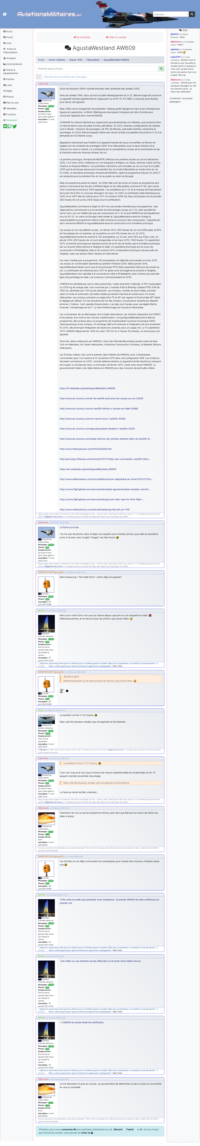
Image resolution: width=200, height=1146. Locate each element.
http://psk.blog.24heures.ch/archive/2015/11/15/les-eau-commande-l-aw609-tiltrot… (105, 459)
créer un (86, 1132)
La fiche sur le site (69, 527)
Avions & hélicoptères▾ (10, 51)
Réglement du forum (53, 516)
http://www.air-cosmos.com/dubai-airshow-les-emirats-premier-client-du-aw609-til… (105, 438)
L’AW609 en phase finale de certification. (83, 1022)
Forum (9, 37)
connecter (67, 1129)
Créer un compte (117, 37)
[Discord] (5, 127)
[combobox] (171, 14)
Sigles (8, 90)
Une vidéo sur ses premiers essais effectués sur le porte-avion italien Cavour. (101, 961)
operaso (175, 49)
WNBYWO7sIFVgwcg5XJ (51, 572)
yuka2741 (175, 57)
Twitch (130, 1129)
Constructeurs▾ (13, 64)
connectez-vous (178, 98)
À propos (10, 114)
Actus (9, 31)
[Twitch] (10, 127)
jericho (41, 610)
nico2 (41, 710)
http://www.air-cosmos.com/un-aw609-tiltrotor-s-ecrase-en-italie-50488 (99, 408)
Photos (9, 96)
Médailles (11, 108)
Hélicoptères (93, 59)
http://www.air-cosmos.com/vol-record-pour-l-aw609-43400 (92, 418)
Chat (8, 43)
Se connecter (83, 37)
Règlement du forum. (116, 750)
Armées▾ (11, 58)
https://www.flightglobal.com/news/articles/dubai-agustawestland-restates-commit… (105, 489)
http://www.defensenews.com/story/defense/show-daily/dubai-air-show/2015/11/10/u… (106, 479)
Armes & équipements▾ (10, 72)
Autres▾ (9, 79)
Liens (9, 85)
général (174, 34)
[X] (14, 127)
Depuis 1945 (75, 59)
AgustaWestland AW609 (116, 59)
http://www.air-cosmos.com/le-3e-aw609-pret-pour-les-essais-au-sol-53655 (101, 398)
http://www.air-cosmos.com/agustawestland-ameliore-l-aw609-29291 (97, 428)
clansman (43, 83)
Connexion (11, 120)
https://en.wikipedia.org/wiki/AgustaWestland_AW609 (88, 469)
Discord (118, 1129)
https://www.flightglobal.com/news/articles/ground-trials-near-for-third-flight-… (102, 499)
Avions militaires (57, 59)
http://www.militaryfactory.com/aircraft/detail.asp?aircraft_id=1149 (95, 509)
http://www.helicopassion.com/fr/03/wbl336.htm (86, 449)
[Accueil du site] (4, 14)
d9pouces (43, 808)
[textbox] (170, 14)
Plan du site (12, 102)
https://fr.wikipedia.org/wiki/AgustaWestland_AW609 (87, 388)
